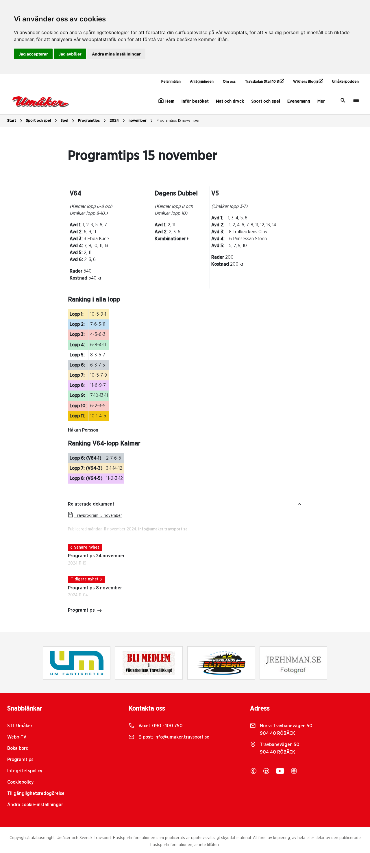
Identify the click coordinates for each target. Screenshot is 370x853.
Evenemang (298, 101)
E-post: (173, 737)
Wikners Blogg (306, 82)
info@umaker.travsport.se (163, 529)
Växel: (160, 726)
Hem (169, 101)
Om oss (229, 82)
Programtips (89, 121)
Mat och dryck (230, 101)
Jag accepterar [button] (33, 53)
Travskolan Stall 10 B (262, 82)
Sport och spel (265, 101)
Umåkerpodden (345, 82)
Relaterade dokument (91, 504)
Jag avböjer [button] (70, 53)
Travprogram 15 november (98, 516)
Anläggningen (202, 82)
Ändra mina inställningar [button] (116, 53)
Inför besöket (195, 101)
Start (11, 121)
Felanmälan (171, 82)
